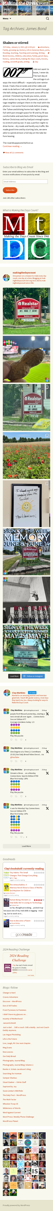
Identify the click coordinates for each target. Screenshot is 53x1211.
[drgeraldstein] (6, 1178)
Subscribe (10, 190)
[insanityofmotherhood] (20, 1142)
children (18, 56)
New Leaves (8, 1052)
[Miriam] (27, 1149)
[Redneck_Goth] (13, 1156)
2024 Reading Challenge (19, 957)
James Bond (15, 59)
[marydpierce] (27, 1156)
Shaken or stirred (15, 43)
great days (43, 56)
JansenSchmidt (9, 1023)
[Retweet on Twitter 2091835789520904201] (16, 837)
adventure (44, 47)
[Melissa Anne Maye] (13, 1149)
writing (27, 61)
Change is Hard (9, 992)
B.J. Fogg (14, 878)
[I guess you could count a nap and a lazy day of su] (26, 600)
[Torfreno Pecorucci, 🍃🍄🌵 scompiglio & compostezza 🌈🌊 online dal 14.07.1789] (20, 1178)
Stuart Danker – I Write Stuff (14, 1082)
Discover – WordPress (12, 1001)
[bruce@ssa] (42, 1149)
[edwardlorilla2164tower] (6, 1164)
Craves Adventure (10, 997)
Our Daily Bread (9, 1056)
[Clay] (20, 1171)
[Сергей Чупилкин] (35, 1185)
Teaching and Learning (28, 53)
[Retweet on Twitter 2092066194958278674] (16, 796)
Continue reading (12, 146)
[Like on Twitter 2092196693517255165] (22, 761)
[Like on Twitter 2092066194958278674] (22, 796)
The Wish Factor (9, 1099)
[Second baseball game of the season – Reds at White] (26, 359)
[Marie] (27, 1135)
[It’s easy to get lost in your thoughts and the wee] (26, 551)
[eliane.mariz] (42, 1156)
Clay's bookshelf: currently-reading (24, 868)
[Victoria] (6, 1185)
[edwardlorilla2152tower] (27, 1178)
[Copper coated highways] (20, 1135)
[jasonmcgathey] (13, 1164)
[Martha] (13, 1135)
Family (5, 50)
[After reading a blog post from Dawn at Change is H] (26, 455)
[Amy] (13, 1178)
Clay (36, 61)
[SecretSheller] (13, 1185)
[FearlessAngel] (42, 1135)
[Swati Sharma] (6, 1149)
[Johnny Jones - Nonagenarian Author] (42, 1171)
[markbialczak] (6, 1192)
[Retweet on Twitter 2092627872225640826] (16, 740)
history (23, 50)
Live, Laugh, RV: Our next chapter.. (17, 1043)
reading (6, 61)
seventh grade (16, 61)
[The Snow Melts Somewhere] (13, 1171)
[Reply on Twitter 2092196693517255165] (12, 761)
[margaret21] (27, 1171)
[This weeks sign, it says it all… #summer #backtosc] (26, 311)
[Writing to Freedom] (6, 1171)
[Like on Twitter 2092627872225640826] (22, 740)
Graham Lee (15, 905)
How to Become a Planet (20, 920)
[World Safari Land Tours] (27, 1185)
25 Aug (44, 748)
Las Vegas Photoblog (12, 1034)
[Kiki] (42, 1185)
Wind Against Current (11, 1112)
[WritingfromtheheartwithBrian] (6, 1156)
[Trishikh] (20, 1149)
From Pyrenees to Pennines (14, 1010)
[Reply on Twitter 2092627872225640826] (12, 740)
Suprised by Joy (10, 1086)
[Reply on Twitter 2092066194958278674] (12, 796)
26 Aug (44, 710)
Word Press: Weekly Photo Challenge (18, 1117)
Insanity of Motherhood (12, 1018)
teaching (14, 53)
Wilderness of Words (11, 1108)
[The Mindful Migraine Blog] (27, 1142)
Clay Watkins (16, 710)
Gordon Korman (10, 893)
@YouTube (14, 757)
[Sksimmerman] (42, 1178)
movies (44, 59)
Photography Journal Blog (14, 1060)
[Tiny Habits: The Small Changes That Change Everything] (6, 875)
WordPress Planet (10, 1121)
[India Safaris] (35, 1171)
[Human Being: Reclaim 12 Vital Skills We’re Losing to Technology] (6, 902)
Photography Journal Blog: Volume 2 (18, 1065)
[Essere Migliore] (20, 1156)
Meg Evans (7, 1047)
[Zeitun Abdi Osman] (42, 1164)
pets (47, 50)
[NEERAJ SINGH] (35, 1178)
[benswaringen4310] (6, 1135)
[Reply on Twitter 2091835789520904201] (12, 837)
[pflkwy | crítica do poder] (13, 1192)
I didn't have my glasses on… (15, 1014)
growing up (14, 50)
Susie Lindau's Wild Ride (13, 1091)
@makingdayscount (31, 710)
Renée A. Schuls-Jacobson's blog (17, 1069)
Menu (5, 18)
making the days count (30, 59)
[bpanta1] (35, 1149)
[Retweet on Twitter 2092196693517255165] (16, 761)
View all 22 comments (14, 152)
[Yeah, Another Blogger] (6, 1142)
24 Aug (44, 805)
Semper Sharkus (10, 1078)
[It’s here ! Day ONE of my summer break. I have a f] (26, 648)
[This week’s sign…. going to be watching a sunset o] (26, 503)
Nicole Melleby (15, 923)
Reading (6, 53)
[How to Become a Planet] (6, 923)
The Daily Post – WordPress (14, 1095)
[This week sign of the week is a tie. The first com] (26, 407)
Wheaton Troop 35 (10, 1104)
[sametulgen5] (27, 1164)
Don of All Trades (10, 1005)
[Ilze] (42, 1142)
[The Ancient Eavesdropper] (35, 1135)
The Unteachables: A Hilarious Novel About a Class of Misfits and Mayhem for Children (26, 887)
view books (31, 975)
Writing (42, 53)
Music (42, 50)
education (27, 56)
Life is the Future (10, 1039)
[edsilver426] (20, 1164)
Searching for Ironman (12, 1073)
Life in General (33, 50)
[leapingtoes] (13, 1142)
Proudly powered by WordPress (16, 1205)
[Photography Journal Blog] (35, 1164)
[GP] (20, 1185)
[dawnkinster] (35, 1156)
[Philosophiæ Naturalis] (35, 1142)
